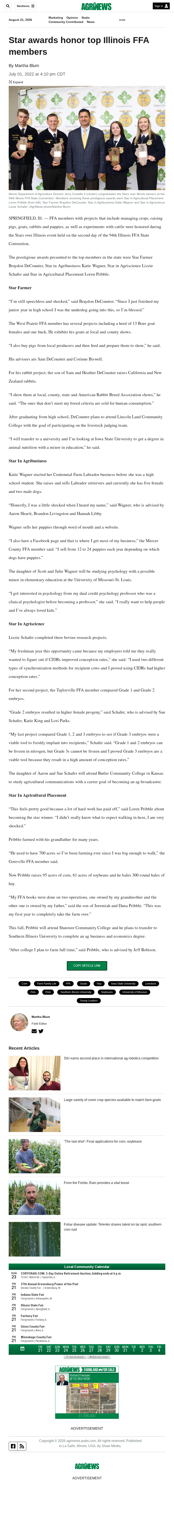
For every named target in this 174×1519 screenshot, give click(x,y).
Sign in (158, 6)
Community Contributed (66, 22)
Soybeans (107, 992)
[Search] (7, 6)
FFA (68, 983)
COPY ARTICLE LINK (86, 966)
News (91, 22)
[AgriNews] (96, 6)
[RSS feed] (22, 1446)
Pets (33, 992)
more (122, 19)
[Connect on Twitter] (41, 1031)
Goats (83, 983)
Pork (48, 992)
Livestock (150, 983)
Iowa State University (123, 983)
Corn (24, 983)
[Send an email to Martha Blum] (34, 1031)
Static (85, 17)
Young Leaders (89, 1000)
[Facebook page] (13, 1446)
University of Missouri (134, 992)
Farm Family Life (46, 983)
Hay (99, 983)
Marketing (56, 17)
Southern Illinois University (75, 992)
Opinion (72, 17)
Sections (23, 6)
